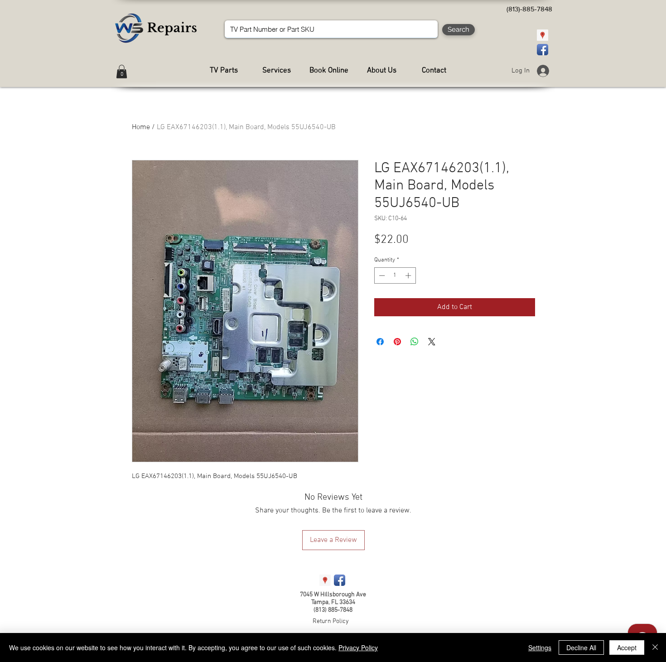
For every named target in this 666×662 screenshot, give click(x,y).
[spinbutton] (395, 275)
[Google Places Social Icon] (542, 35)
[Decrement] (381, 275)
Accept (627, 647)
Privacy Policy (358, 647)
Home (141, 127)
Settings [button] (539, 647)
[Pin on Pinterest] (397, 341)
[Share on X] (431, 341)
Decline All (581, 647)
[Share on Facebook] (380, 341)
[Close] (655, 647)
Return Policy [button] (331, 621)
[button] (121, 71)
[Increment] (409, 275)
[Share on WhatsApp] (414, 341)
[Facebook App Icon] (542, 49)
